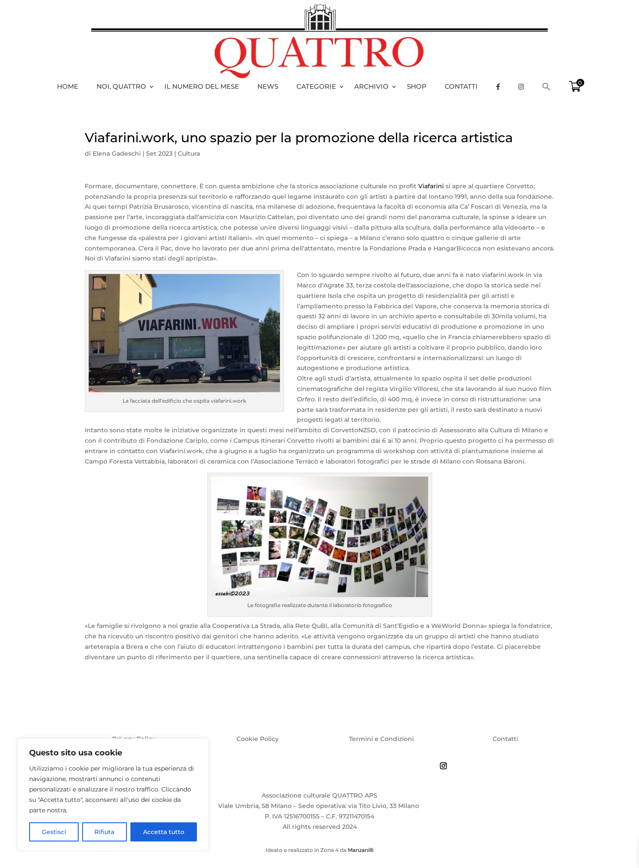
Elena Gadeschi (117, 153)
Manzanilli (360, 850)
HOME (67, 86)
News (267, 86)
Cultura (189, 153)
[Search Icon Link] (550, 86)
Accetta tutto (163, 832)
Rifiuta (104, 832)
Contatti (461, 86)
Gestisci (54, 832)
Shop (416, 86)
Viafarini (431, 186)
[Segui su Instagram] (443, 766)
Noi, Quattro (121, 86)
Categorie (316, 86)
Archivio (371, 86)
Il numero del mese (201, 86)
